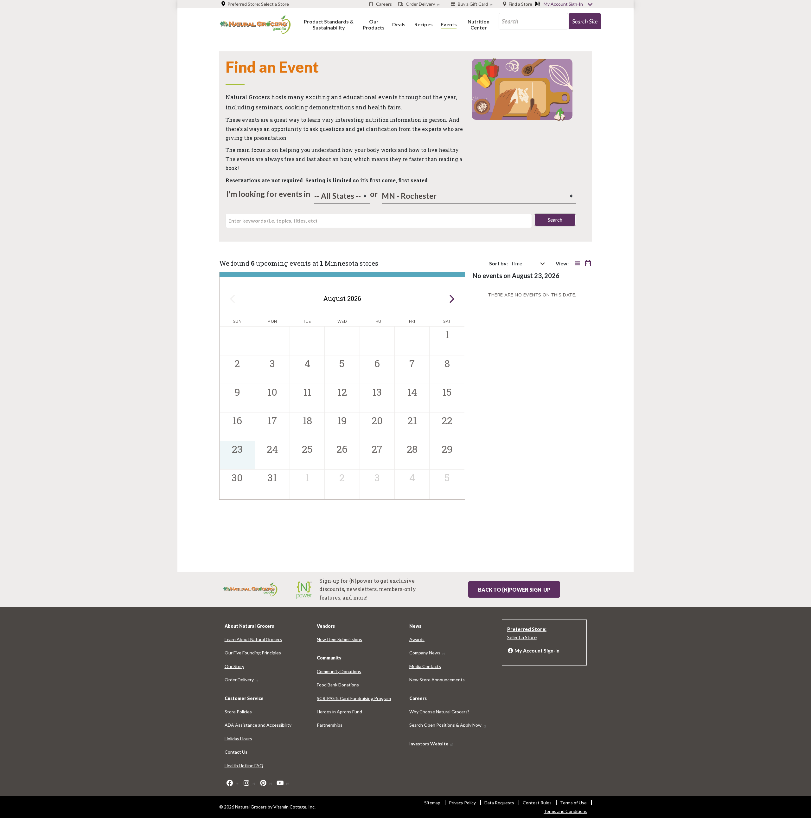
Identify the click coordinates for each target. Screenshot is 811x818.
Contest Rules (537, 802)
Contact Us (236, 752)
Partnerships (329, 725)
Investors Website (429, 743)
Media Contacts (425, 666)
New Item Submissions (339, 639)
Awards (417, 639)
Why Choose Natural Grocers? (439, 711)
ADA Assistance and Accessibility (258, 725)
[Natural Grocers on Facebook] (232, 782)
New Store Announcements (437, 679)
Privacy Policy (462, 802)
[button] (329, 24)
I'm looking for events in (268, 194)
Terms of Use (573, 802)
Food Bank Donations (338, 684)
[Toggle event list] (577, 263)
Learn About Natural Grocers (253, 639)
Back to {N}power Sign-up (514, 590)
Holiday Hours (238, 738)
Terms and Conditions (565, 811)
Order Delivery (240, 679)
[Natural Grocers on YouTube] (283, 782)
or (372, 194)
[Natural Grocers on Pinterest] (266, 782)
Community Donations (339, 671)
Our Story (234, 666)
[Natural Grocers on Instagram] (249, 782)
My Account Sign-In (563, 4)
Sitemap (432, 802)
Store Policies (238, 711)
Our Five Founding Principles (253, 652)
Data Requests (499, 802)
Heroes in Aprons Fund (339, 711)
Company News (425, 652)
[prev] (232, 298)
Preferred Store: (258, 4)
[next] (452, 298)
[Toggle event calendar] (588, 263)
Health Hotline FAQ (244, 765)
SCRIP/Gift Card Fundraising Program (354, 698)
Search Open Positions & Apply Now (445, 725)
